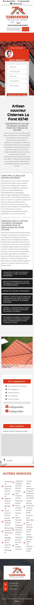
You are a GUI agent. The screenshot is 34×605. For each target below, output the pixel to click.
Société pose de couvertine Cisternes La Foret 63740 (29, 507)
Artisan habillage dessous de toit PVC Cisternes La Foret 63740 (29, 543)
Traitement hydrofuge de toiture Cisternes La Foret (18, 530)
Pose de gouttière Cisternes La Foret (7, 521)
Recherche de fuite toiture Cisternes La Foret (18, 505)
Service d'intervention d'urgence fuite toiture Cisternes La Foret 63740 (29, 492)
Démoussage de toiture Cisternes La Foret (7, 531)
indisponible (10, 1)
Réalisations (17, 48)
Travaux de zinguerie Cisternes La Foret (7, 498)
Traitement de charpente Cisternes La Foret (7, 486)
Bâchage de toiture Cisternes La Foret (7, 510)
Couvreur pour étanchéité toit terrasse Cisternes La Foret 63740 (29, 523)
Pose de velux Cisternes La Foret (18, 494)
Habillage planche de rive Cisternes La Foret (7, 542)
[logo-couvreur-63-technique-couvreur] (17, 13)
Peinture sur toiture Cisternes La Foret (18, 517)
